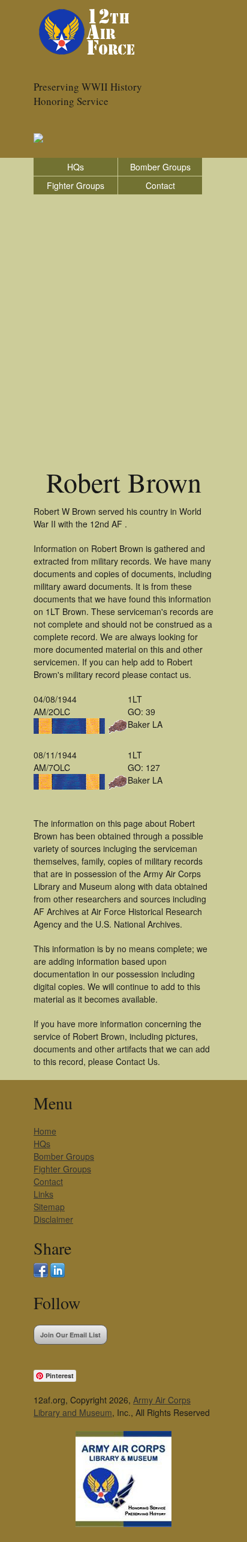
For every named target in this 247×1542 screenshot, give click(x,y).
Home (45, 1131)
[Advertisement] (123, 324)
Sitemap (49, 1207)
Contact (160, 185)
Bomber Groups (160, 167)
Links (43, 1194)
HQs (75, 167)
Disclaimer (53, 1219)
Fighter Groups (75, 185)
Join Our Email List (70, 1334)
